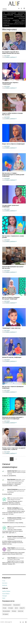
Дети (16, 608)
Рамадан (4, 596)
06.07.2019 (7, 209)
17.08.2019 (7, 178)
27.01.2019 (7, 390)
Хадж (3, 598)
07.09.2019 (7, 86)
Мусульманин (6, 611)
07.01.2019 (7, 421)
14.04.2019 (7, 359)
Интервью (5, 614)
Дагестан (20, 611)
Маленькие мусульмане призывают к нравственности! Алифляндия (12, 418)
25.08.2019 (7, 146)
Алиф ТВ (22, 608)
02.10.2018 (7, 451)
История (10, 608)
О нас (3, 580)
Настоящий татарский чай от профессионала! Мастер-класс (11, 52)
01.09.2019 (7, 117)
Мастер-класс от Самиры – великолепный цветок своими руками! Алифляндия (13, 174)
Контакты (4, 583)
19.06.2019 (7, 239)
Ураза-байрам (5, 593)
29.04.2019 (7, 330)
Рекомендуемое (7, 605)
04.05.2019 (7, 301)
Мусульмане (16, 605)
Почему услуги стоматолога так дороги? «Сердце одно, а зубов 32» (13, 448)
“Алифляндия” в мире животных (11, 328)
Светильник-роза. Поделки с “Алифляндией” (10, 83)
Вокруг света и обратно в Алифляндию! (13, 144)
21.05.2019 (7, 270)
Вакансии (4, 585)
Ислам (4, 608)
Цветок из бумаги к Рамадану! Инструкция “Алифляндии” (11, 298)
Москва (14, 611)
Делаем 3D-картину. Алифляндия (11, 357)
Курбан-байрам (6, 591)
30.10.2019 (7, 55)
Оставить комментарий (10, 57)
